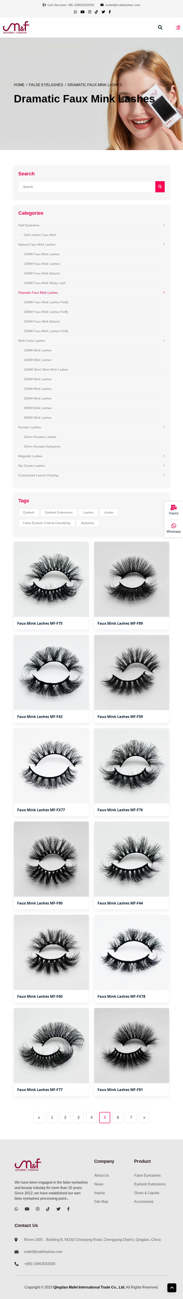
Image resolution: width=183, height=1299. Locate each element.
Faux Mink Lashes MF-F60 (39, 996)
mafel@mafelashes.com (122, 5)
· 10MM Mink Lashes (37, 350)
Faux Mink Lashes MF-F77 (39, 1089)
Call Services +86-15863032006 (71, 5)
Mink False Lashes (31, 340)
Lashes (88, 512)
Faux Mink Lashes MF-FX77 (41, 809)
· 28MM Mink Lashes (37, 408)
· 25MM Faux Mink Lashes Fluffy (45, 331)
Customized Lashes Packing (38, 475)
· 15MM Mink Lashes (37, 360)
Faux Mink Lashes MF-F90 (39, 903)
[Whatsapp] (173, 526)
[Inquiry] (173, 507)
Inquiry (99, 1193)
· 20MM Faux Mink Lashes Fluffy (45, 312)
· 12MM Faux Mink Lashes (41, 263)
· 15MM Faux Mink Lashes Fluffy (45, 302)
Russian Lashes (29, 427)
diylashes (87, 523)
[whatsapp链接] (75, 12)
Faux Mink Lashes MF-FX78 (121, 996)
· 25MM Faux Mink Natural (41, 321)
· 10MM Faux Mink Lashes (41, 254)
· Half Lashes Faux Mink (39, 235)
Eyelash (28, 512)
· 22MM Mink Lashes (37, 389)
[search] (160, 27)
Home (19, 85)
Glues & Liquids (146, 1193)
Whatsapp (173, 531)
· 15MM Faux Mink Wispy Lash (44, 283)
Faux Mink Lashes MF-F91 (120, 1089)
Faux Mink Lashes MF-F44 (120, 903)
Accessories (144, 1201)
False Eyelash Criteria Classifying (46, 523)
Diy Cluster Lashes (31, 465)
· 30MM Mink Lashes (37, 417)
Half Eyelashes (28, 225)
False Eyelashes (46, 85)
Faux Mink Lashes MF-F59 (120, 716)
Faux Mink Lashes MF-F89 (120, 623)
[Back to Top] (172, 1287)
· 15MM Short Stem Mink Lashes (45, 369)
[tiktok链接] (96, 12)
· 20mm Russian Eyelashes (41, 446)
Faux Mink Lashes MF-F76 (120, 809)
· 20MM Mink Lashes (37, 379)
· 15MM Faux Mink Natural (41, 273)
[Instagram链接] (89, 12)
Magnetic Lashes (30, 456)
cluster (109, 512)
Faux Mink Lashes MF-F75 (39, 623)
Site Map (101, 1201)
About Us (101, 1175)
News (98, 1184)
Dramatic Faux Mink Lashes (95, 85)
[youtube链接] (83, 12)
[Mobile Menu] (178, 27)
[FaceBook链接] (110, 12)
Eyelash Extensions (59, 512)
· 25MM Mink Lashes (37, 398)
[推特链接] (103, 12)
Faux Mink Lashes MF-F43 (39, 716)
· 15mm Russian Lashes (39, 437)
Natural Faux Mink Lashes (36, 244)
